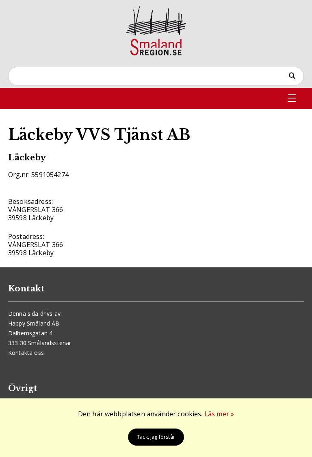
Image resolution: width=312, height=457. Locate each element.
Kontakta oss (26, 352)
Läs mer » (219, 413)
